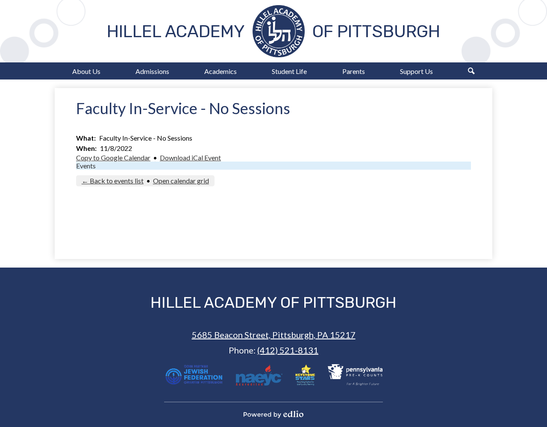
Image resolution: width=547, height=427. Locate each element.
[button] (86, 71)
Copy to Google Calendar (113, 157)
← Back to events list (113, 181)
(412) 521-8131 (287, 350)
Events (86, 166)
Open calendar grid (181, 181)
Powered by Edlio (273, 414)
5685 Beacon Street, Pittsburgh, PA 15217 (274, 335)
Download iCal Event (190, 157)
